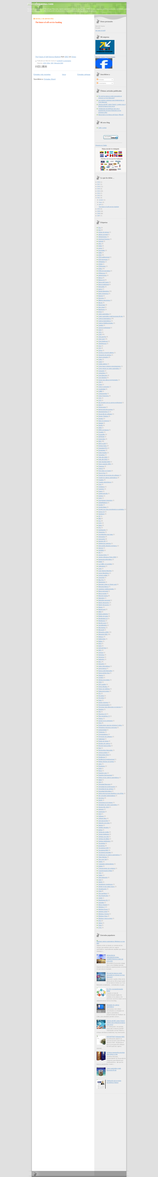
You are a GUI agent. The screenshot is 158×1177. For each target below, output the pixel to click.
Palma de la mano (103, 691)
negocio (100, 652)
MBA (99, 611)
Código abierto (102, 364)
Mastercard (102, 609)
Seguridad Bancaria (104, 784)
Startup (100, 825)
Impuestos (101, 532)
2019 (98, 182)
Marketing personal (104, 600)
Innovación (101, 539)
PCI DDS (101, 695)
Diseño (100, 425)
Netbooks (101, 659)
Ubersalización (103, 877)
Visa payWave (102, 893)
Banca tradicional (103, 284)
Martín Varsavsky (103, 602)
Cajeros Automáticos (104, 321)
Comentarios (102, 83)
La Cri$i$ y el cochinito (105, 564)
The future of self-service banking (48, 22)
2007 (98, 215)
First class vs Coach (104, 470)
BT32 (100, 311)
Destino (100, 418)
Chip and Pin (102, 336)
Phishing (101, 709)
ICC (99, 521)
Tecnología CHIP (103, 848)
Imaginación (102, 530)
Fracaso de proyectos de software (108, 475)
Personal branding (104, 705)
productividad (102, 730)
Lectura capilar (103, 575)
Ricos (100, 770)
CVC (100, 398)
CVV (99, 400)
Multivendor (102, 639)
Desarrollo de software (105, 414)
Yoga (100, 925)
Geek (100, 498)
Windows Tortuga (103, 914)
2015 (98, 188)
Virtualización (102, 889)
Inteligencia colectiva (104, 543)
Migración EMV (58, 63)
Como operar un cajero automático (108, 368)
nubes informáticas (104, 666)
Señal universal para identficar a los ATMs (111, 793)
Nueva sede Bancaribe (105, 670)
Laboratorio (102, 566)
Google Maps (102, 507)
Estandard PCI (103, 448)
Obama (100, 675)
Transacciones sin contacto (106, 868)
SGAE (100, 800)
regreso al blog (103, 752)
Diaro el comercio (103, 420)
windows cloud (103, 911)
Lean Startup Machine (105, 570)
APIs (100, 243)
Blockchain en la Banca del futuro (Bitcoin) (111, 114)
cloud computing (103, 357)
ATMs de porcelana (104, 271)
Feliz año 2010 (103, 459)
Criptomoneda (102, 393)
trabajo (100, 866)
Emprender (101, 439)
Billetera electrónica (104, 300)
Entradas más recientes (42, 74)
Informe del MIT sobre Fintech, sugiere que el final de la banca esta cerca (116, 1022)
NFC (100, 661)
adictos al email (103, 234)
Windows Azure (103, 909)
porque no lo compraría (105, 720)
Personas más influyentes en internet (109, 707)
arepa (100, 248)
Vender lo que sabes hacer (106, 886)
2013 (98, 193)
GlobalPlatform (103, 502)
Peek (100, 700)
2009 (98, 211)
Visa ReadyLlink (103, 895)
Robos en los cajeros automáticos (108, 777)
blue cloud (101, 307)
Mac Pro (101, 580)
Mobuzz (101, 636)
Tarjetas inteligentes (104, 841)
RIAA (100, 768)
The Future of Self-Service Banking (47, 57)
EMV (52, 63)
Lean (100, 568)
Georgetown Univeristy (105, 500)
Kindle (100, 561)
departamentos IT (103, 411)
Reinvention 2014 (103, 755)
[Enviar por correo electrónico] (36, 66)
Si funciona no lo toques (105, 802)
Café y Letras (102, 127)
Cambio (100, 325)
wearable (101, 902)
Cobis (100, 359)
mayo (100, 202)
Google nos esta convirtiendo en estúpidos (111, 509)
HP (99, 516)
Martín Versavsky (103, 605)
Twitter (100, 875)
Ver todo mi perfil (100, 30)
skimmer (101, 809)
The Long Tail (102, 859)
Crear (100, 384)
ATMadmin (101, 261)
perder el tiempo (103, 702)
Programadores (103, 734)
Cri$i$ (100, 391)
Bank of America (103, 293)
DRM (100, 427)
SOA (99, 814)
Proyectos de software (105, 736)
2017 (98, 184)
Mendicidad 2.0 (103, 618)
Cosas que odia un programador (108, 380)
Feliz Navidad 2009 (104, 461)
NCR (100, 646)
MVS (100, 643)
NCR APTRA (102, 648)
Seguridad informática (105, 791)
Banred (100, 295)
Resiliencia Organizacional (106, 759)
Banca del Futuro (103, 282)
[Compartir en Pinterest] (46, 66)
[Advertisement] (105, 1130)
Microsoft (101, 630)
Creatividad (102, 389)
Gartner (100, 496)
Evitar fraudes (102, 452)
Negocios (101, 654)
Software (101, 816)
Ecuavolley (101, 434)
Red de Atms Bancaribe (105, 750)
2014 (98, 191)
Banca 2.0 (101, 280)
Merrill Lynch (102, 623)
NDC (100, 650)
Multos (100, 641)
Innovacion (101, 536)
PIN (99, 711)
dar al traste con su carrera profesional (110, 402)
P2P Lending (102, 684)
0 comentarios (67, 61)
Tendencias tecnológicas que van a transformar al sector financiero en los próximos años (109, 110)
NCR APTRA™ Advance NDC (116, 1036)
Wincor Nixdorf (103, 904)
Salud (100, 779)
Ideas (100, 525)
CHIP (100, 334)
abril (100, 204)
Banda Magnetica (103, 291)
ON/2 (100, 682)
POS (100, 723)
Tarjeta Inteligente (103, 834)
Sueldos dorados (103, 827)
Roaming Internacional (105, 775)
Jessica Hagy (102, 555)
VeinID (100, 882)
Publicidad (101, 739)
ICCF (100, 523)
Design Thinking (103, 416)
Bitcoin (100, 302)
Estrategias (102, 450)
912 (99, 230)
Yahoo (100, 923)
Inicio (64, 74)
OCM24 (100, 677)
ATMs (48, 63)
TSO (100, 873)
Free (100, 484)
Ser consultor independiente (106, 795)
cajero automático (103, 314)
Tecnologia (101, 843)
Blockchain (101, 305)
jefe (99, 552)
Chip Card (101, 339)
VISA (100, 891)
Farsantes (101, 455)
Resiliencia (101, 757)
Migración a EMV (103, 632)
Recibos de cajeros (104, 743)
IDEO (67, 57)
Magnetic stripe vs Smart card (107, 584)
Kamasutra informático (105, 559)
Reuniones (101, 766)
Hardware (101, 514)
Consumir (101, 371)
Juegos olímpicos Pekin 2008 (107, 557)
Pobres (100, 718)
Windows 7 (101, 907)
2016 (98, 186)
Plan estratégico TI (104, 716)
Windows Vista (103, 916)
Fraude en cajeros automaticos (107, 477)
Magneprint (101, 582)
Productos (101, 732)
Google (100, 505)
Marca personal (103, 591)
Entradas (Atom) (50, 79)
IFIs (99, 527)
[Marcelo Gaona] (103, 68)
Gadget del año (103, 493)
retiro (100, 764)
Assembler (101, 250)
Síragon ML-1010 (103, 807)
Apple (100, 246)
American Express (104, 239)
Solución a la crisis (104, 823)
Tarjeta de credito (103, 832)
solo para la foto (103, 820)
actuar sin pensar (103, 232)
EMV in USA (102, 443)
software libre (102, 818)
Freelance (101, 486)
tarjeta (100, 830)
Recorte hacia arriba (104, 745)
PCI (99, 693)
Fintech (100, 468)
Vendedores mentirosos (105, 884)
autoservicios (102, 275)
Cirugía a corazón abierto (106, 352)
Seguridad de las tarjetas (106, 789)
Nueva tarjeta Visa (104, 673)
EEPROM (101, 436)
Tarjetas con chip (103, 836)
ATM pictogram (103, 259)
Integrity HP (102, 541)
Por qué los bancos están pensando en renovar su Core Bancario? (116, 975)
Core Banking (102, 377)
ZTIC (100, 927)
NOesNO (101, 664)
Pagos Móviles (103, 686)
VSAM (100, 898)
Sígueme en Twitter (101, 145)
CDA (99, 330)
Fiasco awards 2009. (104, 464)
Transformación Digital (105, 870)
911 (99, 227)
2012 (98, 195)
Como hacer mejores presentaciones (109, 366)
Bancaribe (101, 286)
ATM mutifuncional (104, 257)
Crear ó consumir (103, 386)
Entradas (101, 79)
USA (99, 880)
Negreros (101, 657)
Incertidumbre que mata (105, 534)
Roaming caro (102, 773)
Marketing (101, 598)
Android (100, 241)
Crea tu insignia (110, 57)
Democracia (102, 407)
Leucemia (101, 577)
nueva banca (102, 668)
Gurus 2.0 (101, 511)
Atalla (100, 252)
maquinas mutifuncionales (106, 589)
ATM (44, 63)
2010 (98, 209)
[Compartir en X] (41, 66)
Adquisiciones (102, 236)
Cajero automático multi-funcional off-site (110, 316)
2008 (98, 213)
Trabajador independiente (106, 864)
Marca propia (102, 593)
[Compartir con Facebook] (43, 66)
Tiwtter (100, 861)
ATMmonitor (102, 266)
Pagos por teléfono (104, 689)
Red (99, 748)
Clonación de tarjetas (104, 355)
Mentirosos (101, 620)
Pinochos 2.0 (102, 714)
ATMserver (101, 273)
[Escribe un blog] (39, 66)
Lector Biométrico (103, 573)
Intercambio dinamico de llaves (107, 545)
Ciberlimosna (102, 343)
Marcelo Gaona (100, 57)
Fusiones (101, 489)
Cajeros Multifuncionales (105, 323)
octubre (101, 200)
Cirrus (100, 350)
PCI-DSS (101, 698)
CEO (100, 332)
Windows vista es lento (105, 918)
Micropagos (102, 627)
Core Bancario (102, 375)
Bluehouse (101, 309)
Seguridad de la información (106, 786)
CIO (99, 348)
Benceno (101, 298)
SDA (99, 782)
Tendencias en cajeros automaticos (109, 855)
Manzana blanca (103, 586)
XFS (99, 920)
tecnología (101, 845)
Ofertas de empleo (104, 680)
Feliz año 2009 (103, 457)
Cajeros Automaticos (104, 318)
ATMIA (100, 264)
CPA (99, 382)
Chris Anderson (103, 341)
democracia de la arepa (105, 409)
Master (100, 607)
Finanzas (101, 466)
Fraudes (101, 480)
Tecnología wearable (104, 852)
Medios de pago (103, 616)
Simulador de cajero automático (108, 804)
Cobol (100, 361)
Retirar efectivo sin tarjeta (106, 761)
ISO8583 (101, 550)
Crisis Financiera (103, 396)
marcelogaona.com (40, 4)
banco (100, 289)
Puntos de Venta (103, 741)
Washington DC (103, 900)
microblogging (102, 625)
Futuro (100, 491)
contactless (102, 373)
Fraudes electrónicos (104, 482)
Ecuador (101, 432)
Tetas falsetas (102, 857)
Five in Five (102, 473)
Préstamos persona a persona (107, 727)
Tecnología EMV (103, 850)
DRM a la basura (103, 430)
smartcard (101, 811)
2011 (98, 197)
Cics (99, 346)
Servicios (101, 798)
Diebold (100, 423)
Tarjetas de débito (103, 839)
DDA (99, 405)
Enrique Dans (102, 445)
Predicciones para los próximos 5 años (110, 725)
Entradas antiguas (83, 74)
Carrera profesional (104, 327)
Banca (100, 277)
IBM (99, 518)
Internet (100, 548)
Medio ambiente (103, 614)
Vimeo (73, 57)
